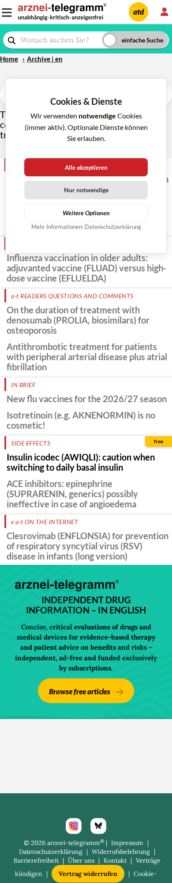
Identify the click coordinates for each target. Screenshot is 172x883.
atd (138, 11)
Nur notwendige (86, 190)
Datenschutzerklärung (50, 852)
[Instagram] (74, 826)
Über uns (81, 860)
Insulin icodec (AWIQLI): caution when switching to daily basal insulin (81, 462)
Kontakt (115, 860)
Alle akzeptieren (86, 167)
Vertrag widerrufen (88, 874)
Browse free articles (80, 691)
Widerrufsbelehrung (121, 852)
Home (9, 59)
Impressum (127, 843)
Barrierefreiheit (36, 860)
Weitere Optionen (86, 213)
